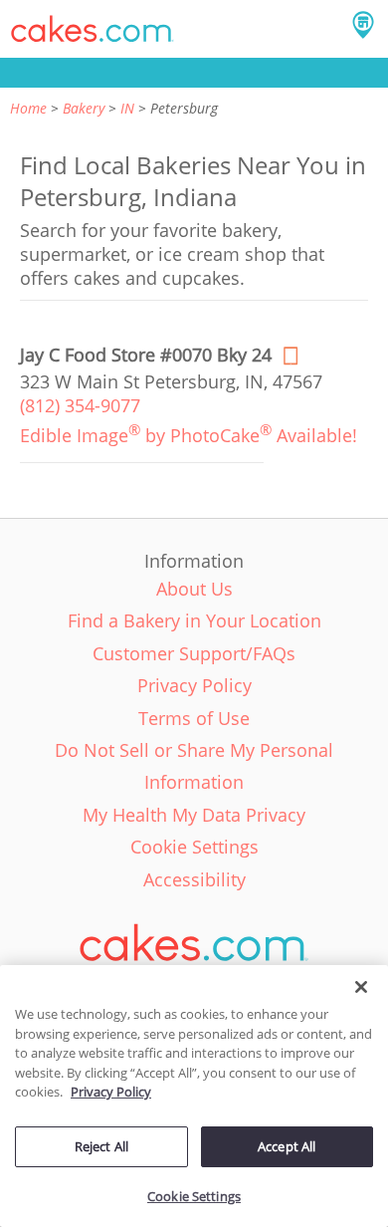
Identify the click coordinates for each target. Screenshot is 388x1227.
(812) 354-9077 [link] (80, 405)
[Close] (361, 987)
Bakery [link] (83, 108)
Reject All (101, 1146)
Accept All (286, 1146)
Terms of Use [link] (194, 718)
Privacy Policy (111, 1092)
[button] (92, 29)
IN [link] (127, 108)
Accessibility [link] (194, 879)
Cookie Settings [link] (194, 847)
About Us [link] (194, 589)
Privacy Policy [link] (194, 685)
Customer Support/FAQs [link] (194, 653)
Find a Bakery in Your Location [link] (194, 620)
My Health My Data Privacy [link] (194, 815)
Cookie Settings (194, 1196)
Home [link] (28, 108)
